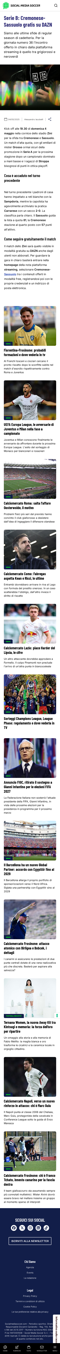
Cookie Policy (30, 1306)
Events (30, 1272)
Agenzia (30, 1267)
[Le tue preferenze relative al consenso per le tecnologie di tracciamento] (57, 1015)
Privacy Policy (30, 1296)
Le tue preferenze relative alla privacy (30, 1312)
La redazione (30, 1278)
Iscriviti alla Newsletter (30, 1241)
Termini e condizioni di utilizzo (30, 1301)
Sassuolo (10, 274)
